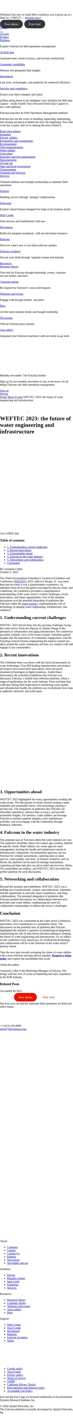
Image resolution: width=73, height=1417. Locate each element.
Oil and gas (6, 163)
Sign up (4, 390)
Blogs (11, 397)
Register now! (33, 17)
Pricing (11, 1275)
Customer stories (9, 281)
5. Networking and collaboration (25, 559)
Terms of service (16, 1378)
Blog (2, 305)
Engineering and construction (16, 140)
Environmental (8, 144)
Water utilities (7, 150)
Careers (11, 1250)
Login (3, 27)
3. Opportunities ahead (19, 553)
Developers (6, 227)
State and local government (15, 166)
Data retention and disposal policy (26, 1387)
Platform (5, 40)
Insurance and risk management (17, 156)
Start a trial (13, 1281)
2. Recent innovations (19, 550)
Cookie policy (15, 1368)
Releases (5, 239)
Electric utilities (8, 137)
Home (3, 397)
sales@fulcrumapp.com (13, 1028)
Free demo (11, 24)
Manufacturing (8, 159)
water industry (30, 603)
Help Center (7, 215)
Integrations (6, 76)
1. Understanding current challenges (27, 547)
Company (12, 1247)
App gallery (6, 329)
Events (19, 397)
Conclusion (13, 562)
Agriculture (6, 153)
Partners (4, 191)
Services (4, 175)
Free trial (35, 24)
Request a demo (16, 1278)
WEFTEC (20, 581)
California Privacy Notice (21, 1384)
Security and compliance (13, 88)
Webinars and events (11, 293)
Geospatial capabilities (12, 64)
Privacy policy (15, 1374)
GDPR (11, 1381)
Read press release (10, 131)
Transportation (8, 169)
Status (10, 1340)
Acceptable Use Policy (20, 1390)
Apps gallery (14, 1309)
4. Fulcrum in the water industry (25, 556)
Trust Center (14, 1327)
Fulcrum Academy (10, 251)
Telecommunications (11, 147)
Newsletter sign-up (17, 1263)
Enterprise (5, 203)
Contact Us (13, 1253)
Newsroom (6, 317)
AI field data (7, 52)
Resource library (9, 266)
